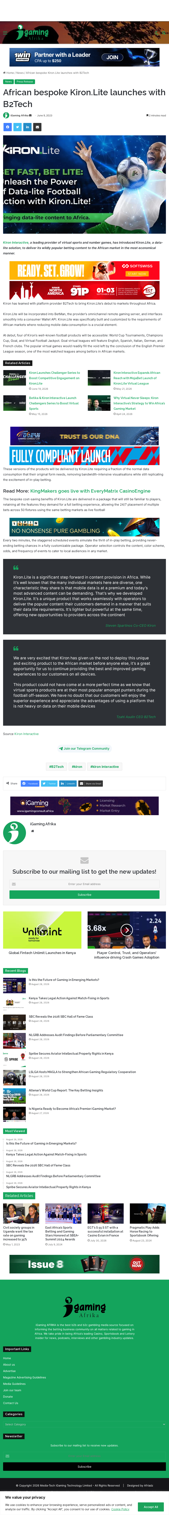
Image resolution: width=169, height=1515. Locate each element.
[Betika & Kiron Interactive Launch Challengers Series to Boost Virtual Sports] (14, 403)
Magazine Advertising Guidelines (24, 1377)
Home (10, 72)
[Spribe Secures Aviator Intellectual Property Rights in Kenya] (14, 1059)
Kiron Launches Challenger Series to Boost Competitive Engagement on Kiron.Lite (54, 378)
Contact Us (10, 1403)
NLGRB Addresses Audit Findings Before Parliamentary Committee (76, 1035)
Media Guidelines (14, 1383)
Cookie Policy (120, 1509)
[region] (84, 1503)
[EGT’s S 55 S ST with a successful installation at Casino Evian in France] (106, 1213)
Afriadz (148, 1485)
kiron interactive (106, 767)
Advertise (9, 1371)
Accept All (151, 1507)
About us (9, 1364)
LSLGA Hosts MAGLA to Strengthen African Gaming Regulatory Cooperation (82, 1072)
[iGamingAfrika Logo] (32, 30)
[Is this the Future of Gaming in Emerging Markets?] (14, 985)
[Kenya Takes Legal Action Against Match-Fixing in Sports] (14, 1004)
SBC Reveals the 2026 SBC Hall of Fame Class (61, 1016)
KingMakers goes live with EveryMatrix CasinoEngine (90, 491)
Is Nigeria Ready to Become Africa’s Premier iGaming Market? (72, 1108)
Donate (8, 1396)
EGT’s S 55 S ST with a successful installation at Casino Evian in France (105, 1231)
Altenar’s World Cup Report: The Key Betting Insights (66, 1090)
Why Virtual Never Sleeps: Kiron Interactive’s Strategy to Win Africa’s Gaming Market (139, 403)
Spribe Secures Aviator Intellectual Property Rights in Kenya (71, 1053)
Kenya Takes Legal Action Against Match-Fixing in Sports (69, 998)
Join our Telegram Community (86, 748)
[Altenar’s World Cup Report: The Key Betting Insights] (14, 1096)
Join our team (12, 1390)
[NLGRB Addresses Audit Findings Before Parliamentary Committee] (14, 1040)
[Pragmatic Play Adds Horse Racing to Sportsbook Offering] (148, 1213)
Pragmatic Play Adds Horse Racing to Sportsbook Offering (144, 1231)
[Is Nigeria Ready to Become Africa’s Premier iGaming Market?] (14, 1114)
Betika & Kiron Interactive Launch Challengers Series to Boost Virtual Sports (54, 403)
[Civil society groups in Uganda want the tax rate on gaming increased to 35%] (21, 1213)
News (20, 72)
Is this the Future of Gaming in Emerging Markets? (64, 979)
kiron (78, 767)
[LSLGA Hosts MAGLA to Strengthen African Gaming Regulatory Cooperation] (14, 1077)
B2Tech (149, 717)
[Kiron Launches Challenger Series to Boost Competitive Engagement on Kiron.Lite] (14, 378)
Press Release (25, 81)
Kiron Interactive (15, 242)
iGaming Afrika (19, 115)
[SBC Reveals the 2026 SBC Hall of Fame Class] (14, 1022)
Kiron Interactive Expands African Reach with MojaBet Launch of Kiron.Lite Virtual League (137, 378)
